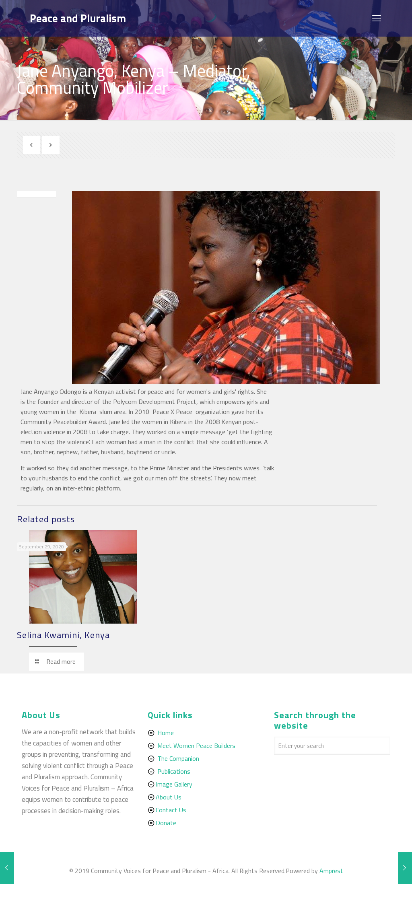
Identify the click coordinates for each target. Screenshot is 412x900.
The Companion (178, 758)
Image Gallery (174, 784)
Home (165, 732)
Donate (166, 823)
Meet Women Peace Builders (196, 745)
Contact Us (171, 810)
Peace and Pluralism (78, 18)
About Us (168, 797)
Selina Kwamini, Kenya (63, 635)
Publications (173, 771)
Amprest (331, 870)
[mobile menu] (377, 18)
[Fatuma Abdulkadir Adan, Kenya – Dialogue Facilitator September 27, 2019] (7, 868)
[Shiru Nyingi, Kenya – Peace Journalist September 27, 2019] (405, 868)
